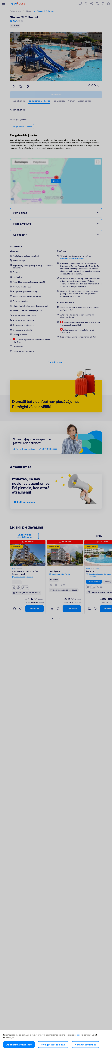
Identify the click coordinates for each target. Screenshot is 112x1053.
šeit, (79, 1035)
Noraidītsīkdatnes (85, 1044)
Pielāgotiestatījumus (53, 1044)
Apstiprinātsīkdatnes (19, 1044)
